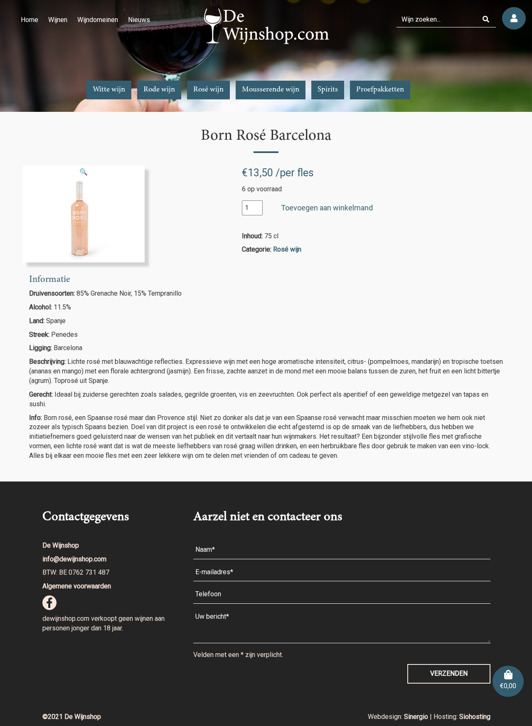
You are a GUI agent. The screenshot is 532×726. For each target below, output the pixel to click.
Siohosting (474, 717)
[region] (266, 56)
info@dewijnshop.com (74, 559)
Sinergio (417, 717)
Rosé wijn (208, 90)
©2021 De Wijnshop (71, 717)
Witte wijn (109, 90)
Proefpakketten (380, 90)
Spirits (328, 90)
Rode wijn (159, 90)
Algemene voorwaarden (76, 586)
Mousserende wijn (270, 90)
